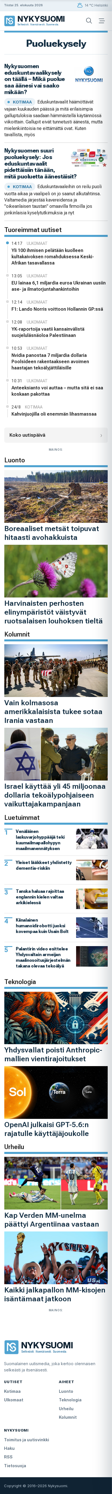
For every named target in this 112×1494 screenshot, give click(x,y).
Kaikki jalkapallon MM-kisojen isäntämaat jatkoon (54, 1294)
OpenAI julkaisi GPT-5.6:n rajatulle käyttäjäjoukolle (46, 1129)
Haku (9, 1448)
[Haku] (89, 21)
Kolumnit (68, 1417)
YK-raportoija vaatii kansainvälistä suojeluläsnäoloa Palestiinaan (47, 332)
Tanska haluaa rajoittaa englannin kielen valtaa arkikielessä (40, 897)
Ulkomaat (13, 1399)
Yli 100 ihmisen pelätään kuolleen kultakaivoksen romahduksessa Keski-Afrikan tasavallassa (52, 257)
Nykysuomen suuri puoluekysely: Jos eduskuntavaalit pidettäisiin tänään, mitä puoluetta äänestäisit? (40, 163)
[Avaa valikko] (101, 21)
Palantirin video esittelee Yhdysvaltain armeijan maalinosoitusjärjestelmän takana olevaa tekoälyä (43, 957)
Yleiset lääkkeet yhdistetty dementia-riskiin (44, 865)
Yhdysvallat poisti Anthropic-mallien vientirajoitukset (53, 1054)
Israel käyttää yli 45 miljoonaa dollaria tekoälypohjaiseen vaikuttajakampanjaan (55, 795)
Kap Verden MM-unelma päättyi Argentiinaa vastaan (51, 1219)
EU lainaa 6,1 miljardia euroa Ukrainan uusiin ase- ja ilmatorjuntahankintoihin (58, 286)
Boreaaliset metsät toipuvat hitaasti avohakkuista (51, 533)
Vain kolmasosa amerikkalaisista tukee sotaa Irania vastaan (53, 711)
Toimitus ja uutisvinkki (26, 1439)
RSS (8, 1456)
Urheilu (66, 1408)
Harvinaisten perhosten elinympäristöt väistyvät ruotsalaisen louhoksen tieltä (53, 612)
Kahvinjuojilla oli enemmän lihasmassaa (53, 414)
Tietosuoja (15, 1465)
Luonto (66, 1391)
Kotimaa (12, 1391)
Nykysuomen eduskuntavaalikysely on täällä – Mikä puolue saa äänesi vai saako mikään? (34, 79)
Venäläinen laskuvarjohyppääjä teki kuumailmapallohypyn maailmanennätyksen (40, 840)
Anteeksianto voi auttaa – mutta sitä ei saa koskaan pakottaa (57, 391)
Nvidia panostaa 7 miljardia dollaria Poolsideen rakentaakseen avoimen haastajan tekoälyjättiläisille (50, 362)
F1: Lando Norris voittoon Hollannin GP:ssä (57, 309)
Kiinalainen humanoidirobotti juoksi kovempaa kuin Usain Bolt (42, 925)
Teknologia (70, 1399)
